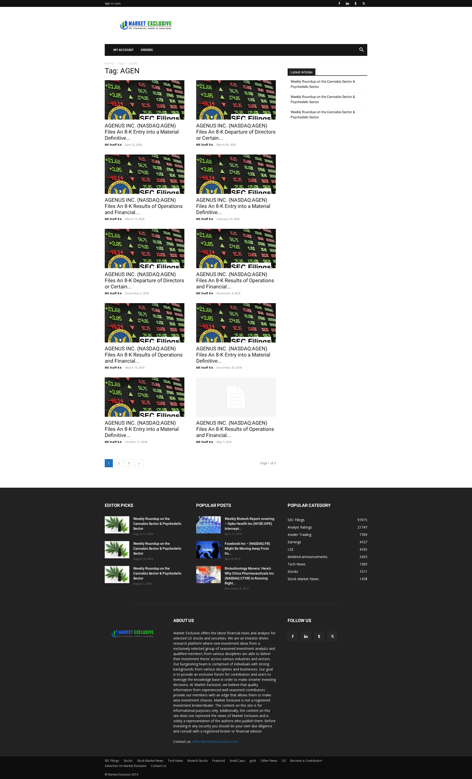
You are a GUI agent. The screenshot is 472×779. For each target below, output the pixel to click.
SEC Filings (112, 761)
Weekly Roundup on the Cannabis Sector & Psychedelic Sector (323, 84)
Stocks (128, 761)
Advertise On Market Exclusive (125, 766)
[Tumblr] (355, 3)
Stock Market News (150, 761)
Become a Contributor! (306, 761)
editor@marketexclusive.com (215, 741)
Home (109, 63)
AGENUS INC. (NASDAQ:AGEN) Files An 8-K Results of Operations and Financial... (144, 206)
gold (253, 761)
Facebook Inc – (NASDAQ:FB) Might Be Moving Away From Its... (247, 548)
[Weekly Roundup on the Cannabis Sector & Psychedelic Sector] (117, 524)
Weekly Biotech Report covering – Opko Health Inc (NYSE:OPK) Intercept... (249, 523)
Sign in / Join (113, 3)
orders (147, 50)
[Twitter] (363, 3)
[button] (361, 50)
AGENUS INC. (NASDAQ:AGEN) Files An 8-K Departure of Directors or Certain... (236, 132)
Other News (269, 761)
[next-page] (139, 463)
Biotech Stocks (198, 761)
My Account (123, 50)
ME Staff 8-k (113, 144)
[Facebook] (339, 3)
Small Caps (237, 761)
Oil (284, 761)
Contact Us (158, 766)
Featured (218, 761)
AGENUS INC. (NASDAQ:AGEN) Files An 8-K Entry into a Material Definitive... (142, 132)
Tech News (175, 761)
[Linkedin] (347, 3)
